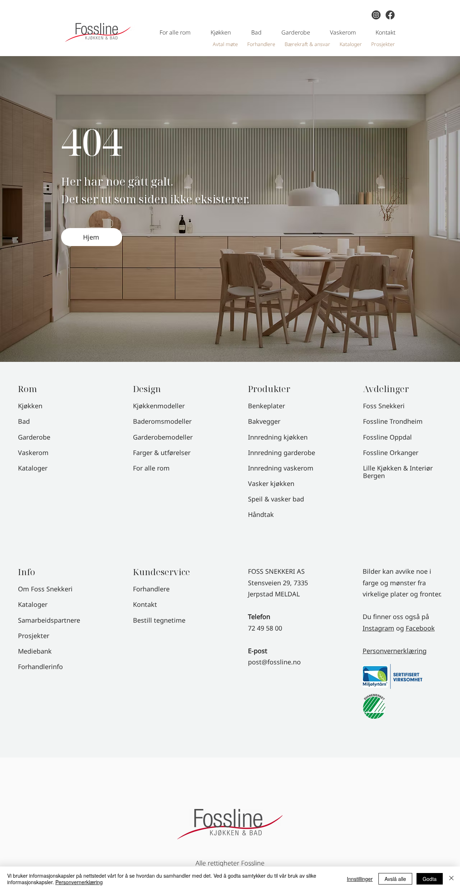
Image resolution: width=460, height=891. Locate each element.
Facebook (420, 628)
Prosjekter (33, 635)
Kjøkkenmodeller (159, 405)
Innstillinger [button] (360, 878)
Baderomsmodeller (162, 421)
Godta (430, 878)
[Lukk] (451, 878)
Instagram (378, 628)
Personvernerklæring (395, 650)
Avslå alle (395, 878)
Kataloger (32, 604)
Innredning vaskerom (280, 468)
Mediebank (35, 651)
